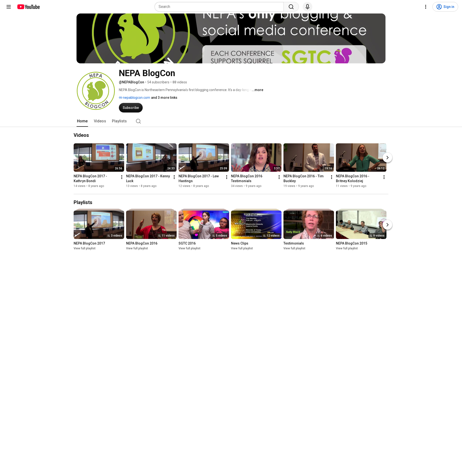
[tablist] (231, 121)
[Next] (387, 157)
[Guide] (9, 7)
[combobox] (220, 7)
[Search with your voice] (307, 7)
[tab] (82, 121)
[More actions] (122, 177)
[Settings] (426, 7)
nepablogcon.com (136, 97)
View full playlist (85, 248)
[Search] (291, 7)
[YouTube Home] (28, 6)
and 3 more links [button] (164, 97)
